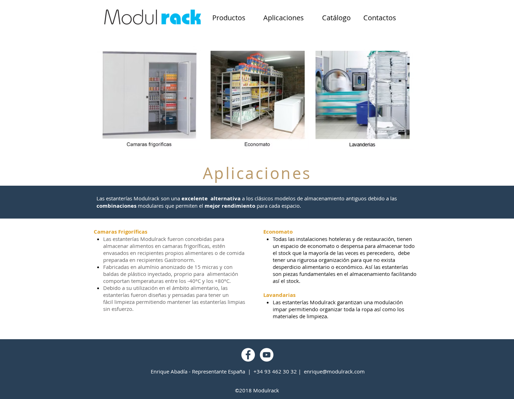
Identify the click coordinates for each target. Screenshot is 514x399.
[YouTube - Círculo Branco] (266, 355)
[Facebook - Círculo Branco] (248, 355)
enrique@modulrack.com (334, 371)
